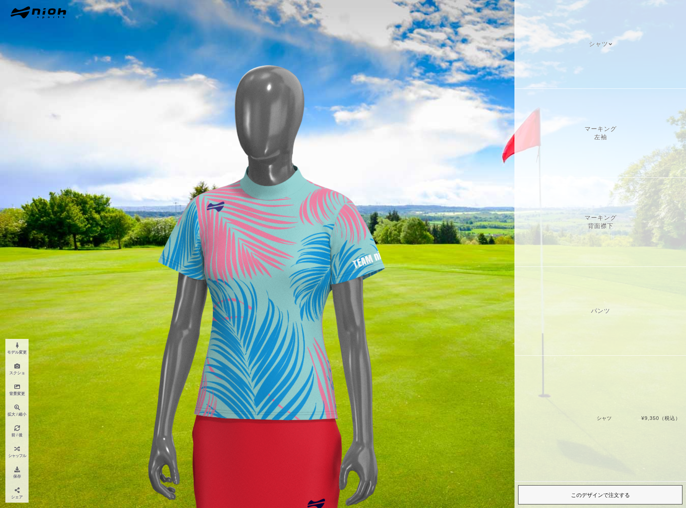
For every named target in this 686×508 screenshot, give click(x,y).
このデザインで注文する (600, 495)
